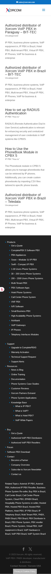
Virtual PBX (31, 526)
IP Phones (16, 330)
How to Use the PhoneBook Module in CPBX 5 (21, 152)
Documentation (18, 379)
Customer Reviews (20, 388)
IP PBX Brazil (31, 511)
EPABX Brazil (31, 499)
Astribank (15, 320)
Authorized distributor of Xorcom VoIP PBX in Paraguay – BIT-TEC (23, 28)
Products (11, 242)
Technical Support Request (23, 357)
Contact (10, 456)
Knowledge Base (19, 402)
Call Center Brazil (13, 495)
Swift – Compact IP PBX (22, 264)
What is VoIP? (21, 411)
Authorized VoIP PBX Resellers (25, 442)
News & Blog (17, 370)
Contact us (16, 474)
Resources (12, 366)
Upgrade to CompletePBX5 (23, 347)
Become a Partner (19, 460)
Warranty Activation (20, 352)
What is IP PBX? (23, 406)
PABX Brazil (10, 518)
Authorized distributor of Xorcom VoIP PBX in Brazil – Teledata (25, 198)
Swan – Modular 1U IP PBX (24, 259)
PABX (41, 514)
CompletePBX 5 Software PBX (25, 250)
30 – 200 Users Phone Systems (26, 273)
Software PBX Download (18, 452)
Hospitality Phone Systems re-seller (21, 503)
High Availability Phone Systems (26, 316)
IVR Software (17, 306)
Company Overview (20, 465)
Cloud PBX (18, 499)
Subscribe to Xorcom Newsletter (26, 469)
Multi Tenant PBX (29, 514)
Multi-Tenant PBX (19, 283)
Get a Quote (17, 245)
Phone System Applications (24, 398)
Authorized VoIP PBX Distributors (26, 438)
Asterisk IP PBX (27, 483)
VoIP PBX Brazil (18, 534)
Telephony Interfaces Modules (25, 334)
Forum (10, 447)
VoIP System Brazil (37, 534)
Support (10, 344)
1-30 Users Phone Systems (24, 269)
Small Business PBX (20, 311)
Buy (9, 429)
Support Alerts (17, 361)
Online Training (18, 374)
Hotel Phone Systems (21, 292)
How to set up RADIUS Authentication (22, 111)
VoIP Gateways (18, 325)
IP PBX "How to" (12, 117)
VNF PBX (15, 302)
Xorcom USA (34, 566)
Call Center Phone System (23, 297)
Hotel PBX (19, 511)
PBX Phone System (20, 522)
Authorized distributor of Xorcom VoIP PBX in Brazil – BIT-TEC (25, 71)
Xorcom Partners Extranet (23, 393)
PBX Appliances (18, 255)
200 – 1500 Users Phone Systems (27, 278)
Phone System (18, 526)
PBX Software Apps (20, 288)
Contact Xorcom (18, 566)
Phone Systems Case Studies (25, 384)
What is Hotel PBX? (24, 415)
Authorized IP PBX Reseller (23, 487)
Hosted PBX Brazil (19, 507)
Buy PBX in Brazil (37, 491)
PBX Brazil (23, 518)
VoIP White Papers (24, 420)
